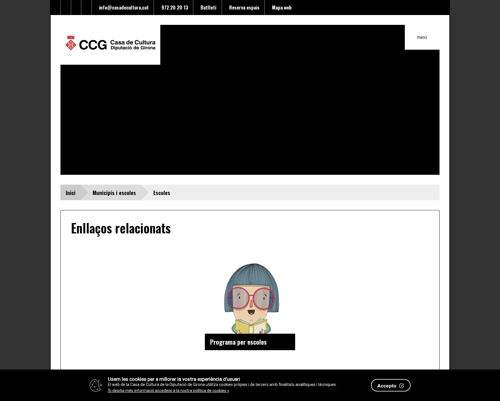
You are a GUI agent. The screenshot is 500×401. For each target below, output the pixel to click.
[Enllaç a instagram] (86, 7)
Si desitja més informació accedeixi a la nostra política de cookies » (168, 390)
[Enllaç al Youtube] (76, 7)
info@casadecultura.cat (123, 7)
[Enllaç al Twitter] (56, 7)
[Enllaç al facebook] (66, 7)
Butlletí (207, 7)
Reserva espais (243, 7)
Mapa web (281, 7)
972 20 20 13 (173, 7)
